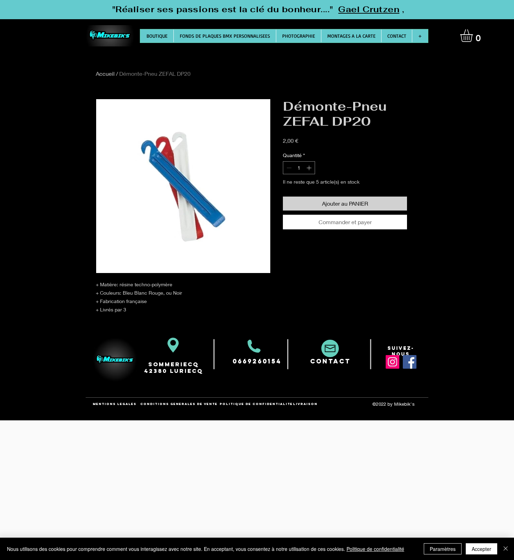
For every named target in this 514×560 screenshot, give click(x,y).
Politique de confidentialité (375, 548)
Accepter (481, 548)
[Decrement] (288, 168)
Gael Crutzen (368, 9)
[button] (473, 35)
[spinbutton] (299, 168)
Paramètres (443, 548)
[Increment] (309, 168)
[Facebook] (409, 362)
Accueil (105, 73)
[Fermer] (505, 548)
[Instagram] (392, 362)
